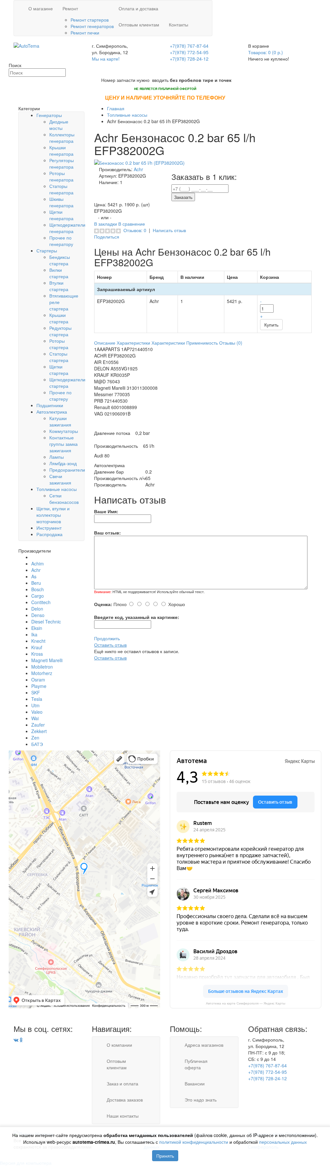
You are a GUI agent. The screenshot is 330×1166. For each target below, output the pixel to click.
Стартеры (46, 250)
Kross (37, 654)
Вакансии (195, 1083)
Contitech (41, 602)
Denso (37, 615)
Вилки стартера (58, 273)
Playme (38, 686)
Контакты (178, 24)
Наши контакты (123, 1115)
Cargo (37, 596)
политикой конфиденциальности (193, 1142)
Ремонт (70, 8)
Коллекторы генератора (61, 137)
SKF (35, 692)
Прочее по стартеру (60, 395)
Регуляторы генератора (61, 163)
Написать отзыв (169, 230)
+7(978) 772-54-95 (189, 52)
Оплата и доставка (138, 8)
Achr (36, 570)
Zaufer (38, 724)
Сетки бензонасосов (64, 498)
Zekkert (39, 731)
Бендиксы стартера (59, 260)
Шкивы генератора (61, 202)
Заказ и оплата (122, 1083)
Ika (34, 634)
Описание (104, 342)
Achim (37, 563)
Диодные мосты (58, 124)
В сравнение (131, 223)
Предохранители (67, 469)
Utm (35, 705)
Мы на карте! (106, 58)
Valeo (37, 712)
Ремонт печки (85, 32)
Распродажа (49, 534)
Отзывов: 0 (134, 230)
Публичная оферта (196, 1064)
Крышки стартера (58, 318)
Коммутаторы (63, 431)
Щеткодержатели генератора (67, 227)
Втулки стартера (58, 285)
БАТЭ (37, 744)
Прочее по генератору (61, 240)
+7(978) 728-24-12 (189, 58)
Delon (37, 608)
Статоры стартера (58, 356)
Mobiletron (42, 666)
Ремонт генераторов (92, 26)
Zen (35, 737)
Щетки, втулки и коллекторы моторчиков (53, 514)
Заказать (183, 197)
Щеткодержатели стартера (67, 382)
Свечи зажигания (60, 479)
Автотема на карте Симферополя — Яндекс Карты (245, 1003)
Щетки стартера (58, 369)
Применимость (202, 342)
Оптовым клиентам (139, 24)
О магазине (40, 8)
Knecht (38, 641)
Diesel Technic (46, 621)
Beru (36, 583)
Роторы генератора (61, 176)
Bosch (37, 589)
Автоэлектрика (51, 411)
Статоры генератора (61, 189)
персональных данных (283, 1142)
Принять (165, 1155)
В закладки (106, 223)
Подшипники (49, 405)
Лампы (56, 457)
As (33, 576)
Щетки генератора (61, 215)
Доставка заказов (125, 1099)
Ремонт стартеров (90, 19)
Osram (38, 679)
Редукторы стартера (60, 331)
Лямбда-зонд (63, 463)
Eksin (36, 628)
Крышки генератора (61, 150)
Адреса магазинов (204, 1045)
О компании (119, 1045)
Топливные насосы (56, 489)
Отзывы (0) (230, 342)
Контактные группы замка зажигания (63, 444)
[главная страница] (26, 45)
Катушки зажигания (60, 421)
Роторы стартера (58, 344)
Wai (35, 718)
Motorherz (41, 673)
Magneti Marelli (47, 660)
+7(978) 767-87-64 (189, 46)
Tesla (36, 699)
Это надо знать (201, 1099)
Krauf (36, 647)
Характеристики (133, 342)
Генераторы (49, 115)
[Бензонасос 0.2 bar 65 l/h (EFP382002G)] (139, 162)
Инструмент (49, 527)
